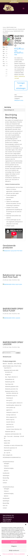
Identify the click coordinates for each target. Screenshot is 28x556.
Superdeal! (7, 368)
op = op (6, 452)
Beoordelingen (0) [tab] (9, 110)
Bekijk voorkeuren (14, 550)
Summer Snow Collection (12, 429)
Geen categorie (7, 455)
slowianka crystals (11, 412)
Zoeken (18, 352)
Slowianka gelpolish (10, 386)
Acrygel (7, 374)
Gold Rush (9, 424)
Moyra (5, 440)
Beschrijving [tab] (7, 107)
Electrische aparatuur (9, 448)
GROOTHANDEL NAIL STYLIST (10, 366)
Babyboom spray (9, 31)
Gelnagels (6, 463)
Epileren (6, 470)
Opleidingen (6, 475)
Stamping (8, 398)
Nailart (6, 443)
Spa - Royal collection (10, 377)
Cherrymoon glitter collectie (13, 403)
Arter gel (8, 400)
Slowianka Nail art (10, 391)
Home (4, 27)
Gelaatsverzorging (8, 468)
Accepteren (14, 542)
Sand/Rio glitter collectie (12, 405)
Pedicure (6, 466)
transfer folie (9, 422)
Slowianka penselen (10, 389)
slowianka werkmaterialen (12, 434)
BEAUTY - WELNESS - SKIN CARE (11, 363)
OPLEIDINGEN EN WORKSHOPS (11, 457)
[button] (25, 524)
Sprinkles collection (11, 393)
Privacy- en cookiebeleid (8, 554)
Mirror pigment (10, 417)
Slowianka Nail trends (12, 29)
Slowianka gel (8, 381)
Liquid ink (9, 427)
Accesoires (8, 372)
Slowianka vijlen (9, 431)
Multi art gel (9, 419)
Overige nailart (10, 415)
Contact (5, 482)
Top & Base (8, 384)
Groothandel (6, 473)
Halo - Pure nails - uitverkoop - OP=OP (14, 436)
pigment (8, 410)
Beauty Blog (6, 478)
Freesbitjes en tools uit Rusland (12, 445)
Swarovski (6, 450)
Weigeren (14, 546)
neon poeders (10, 407)
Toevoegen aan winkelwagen (21, 85)
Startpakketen (9, 379)
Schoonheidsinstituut (8, 461)
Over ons (5, 480)
